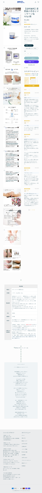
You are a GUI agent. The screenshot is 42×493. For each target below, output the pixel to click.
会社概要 (23, 454)
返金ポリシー (24, 463)
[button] (3, 2)
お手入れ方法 (24, 443)
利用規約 (23, 465)
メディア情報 (24, 449)
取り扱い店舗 (24, 452)
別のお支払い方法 (31, 64)
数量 (25, 51)
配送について (24, 440)
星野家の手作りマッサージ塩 (19, 490)
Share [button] (27, 67)
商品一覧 (23, 438)
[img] (27, 92)
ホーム (23, 435)
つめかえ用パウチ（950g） (31, 48)
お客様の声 (24, 446)
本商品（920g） (28, 45)
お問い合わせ (24, 457)
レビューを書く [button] (32, 85)
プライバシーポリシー (26, 460)
